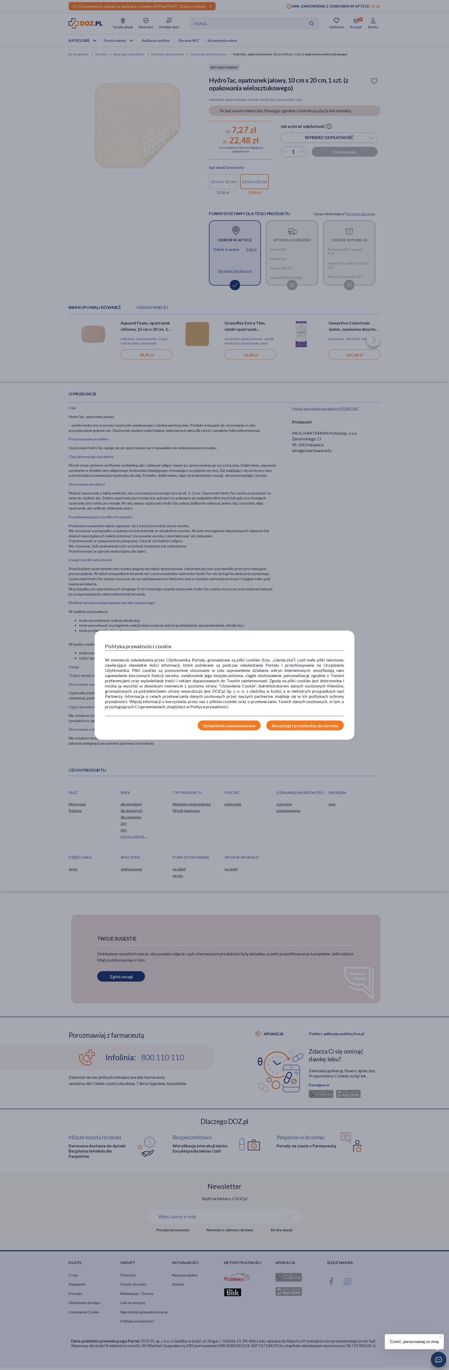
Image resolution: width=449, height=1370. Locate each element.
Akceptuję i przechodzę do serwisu (305, 725)
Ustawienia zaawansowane (229, 725)
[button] (438, 1359)
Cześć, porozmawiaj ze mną (414, 1341)
